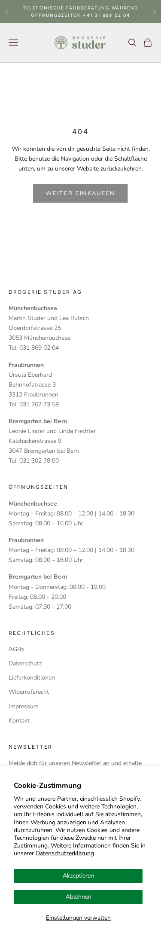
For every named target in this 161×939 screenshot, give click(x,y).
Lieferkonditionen (32, 678)
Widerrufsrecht (29, 692)
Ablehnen (78, 897)
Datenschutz (25, 663)
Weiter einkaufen (80, 193)
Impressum (24, 706)
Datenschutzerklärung (65, 853)
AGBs (16, 649)
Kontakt (19, 720)
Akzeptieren (78, 876)
